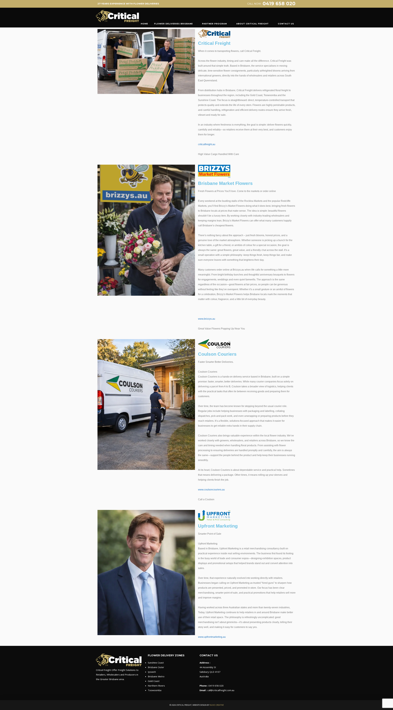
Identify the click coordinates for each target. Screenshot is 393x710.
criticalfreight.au (206, 144)
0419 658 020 (279, 3)
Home (144, 23)
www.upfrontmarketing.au (212, 637)
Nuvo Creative (217, 705)
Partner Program (214, 23)
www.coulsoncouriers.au (211, 489)
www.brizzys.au (206, 318)
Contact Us (286, 23)
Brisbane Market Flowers (225, 183)
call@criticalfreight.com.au (220, 690)
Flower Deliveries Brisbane (173, 23)
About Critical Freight (252, 23)
